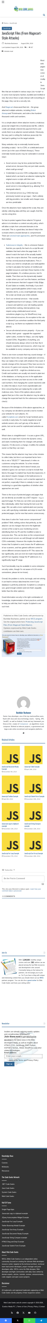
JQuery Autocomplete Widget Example (15, 1217)
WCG (42, 978)
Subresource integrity (14, 245)
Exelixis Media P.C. (9, 1306)
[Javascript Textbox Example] (12, 785)
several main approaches (20, 236)
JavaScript (13, 23)
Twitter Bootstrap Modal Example (13, 1225)
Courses (5, 1163)
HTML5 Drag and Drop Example (13, 1242)
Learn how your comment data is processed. (21, 890)
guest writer (32, 980)
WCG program (36, 619)
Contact (42, 1306)
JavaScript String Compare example (32, 824)
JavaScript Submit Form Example (34, 796)
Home (5, 23)
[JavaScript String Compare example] (34, 812)
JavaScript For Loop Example (10, 853)
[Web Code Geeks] (23, 8)
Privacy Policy (29, 651)
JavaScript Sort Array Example (33, 853)
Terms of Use (22, 1306)
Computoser (24, 724)
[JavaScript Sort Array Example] (34, 842)
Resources (5, 1171)
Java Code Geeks (8, 1188)
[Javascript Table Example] (34, 755)
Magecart (9, 107)
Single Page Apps (8, 1209)
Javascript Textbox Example (10, 796)
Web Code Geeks (8, 1196)
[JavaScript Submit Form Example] (34, 785)
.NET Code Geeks (8, 1184)
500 (32, 962)
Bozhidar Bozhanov (11, 43)
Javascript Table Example (32, 766)
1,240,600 (26, 960)
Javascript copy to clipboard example (10, 824)
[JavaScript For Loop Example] (12, 842)
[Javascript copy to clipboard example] (12, 812)
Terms (24, 651)
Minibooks (5, 1167)
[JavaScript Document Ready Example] (12, 755)
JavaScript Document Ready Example (10, 767)
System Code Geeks (9, 1192)
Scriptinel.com (12, 417)
